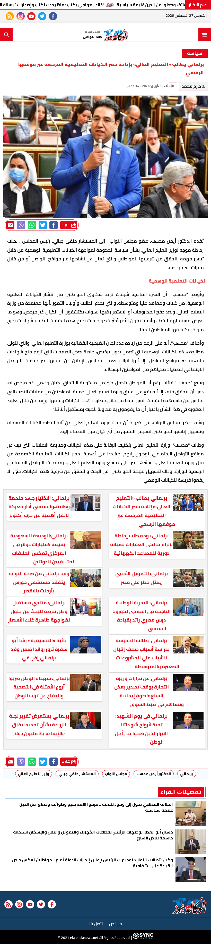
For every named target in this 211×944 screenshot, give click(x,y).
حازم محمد (192, 86)
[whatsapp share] (32, 225)
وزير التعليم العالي (33, 773)
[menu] (204, 34)
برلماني (186, 773)
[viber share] (21, 225)
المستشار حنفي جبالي (77, 773)
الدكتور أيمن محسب (153, 773)
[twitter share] (43, 225)
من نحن (115, 924)
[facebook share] (53, 225)
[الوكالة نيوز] (189, 905)
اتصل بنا (96, 924)
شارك (66, 225)
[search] (6, 34)
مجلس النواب (116, 773)
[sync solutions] (142, 937)
